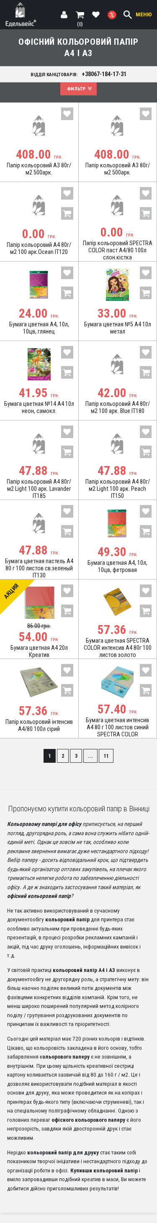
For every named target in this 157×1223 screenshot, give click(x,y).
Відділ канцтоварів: (78, 74)
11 (106, 756)
